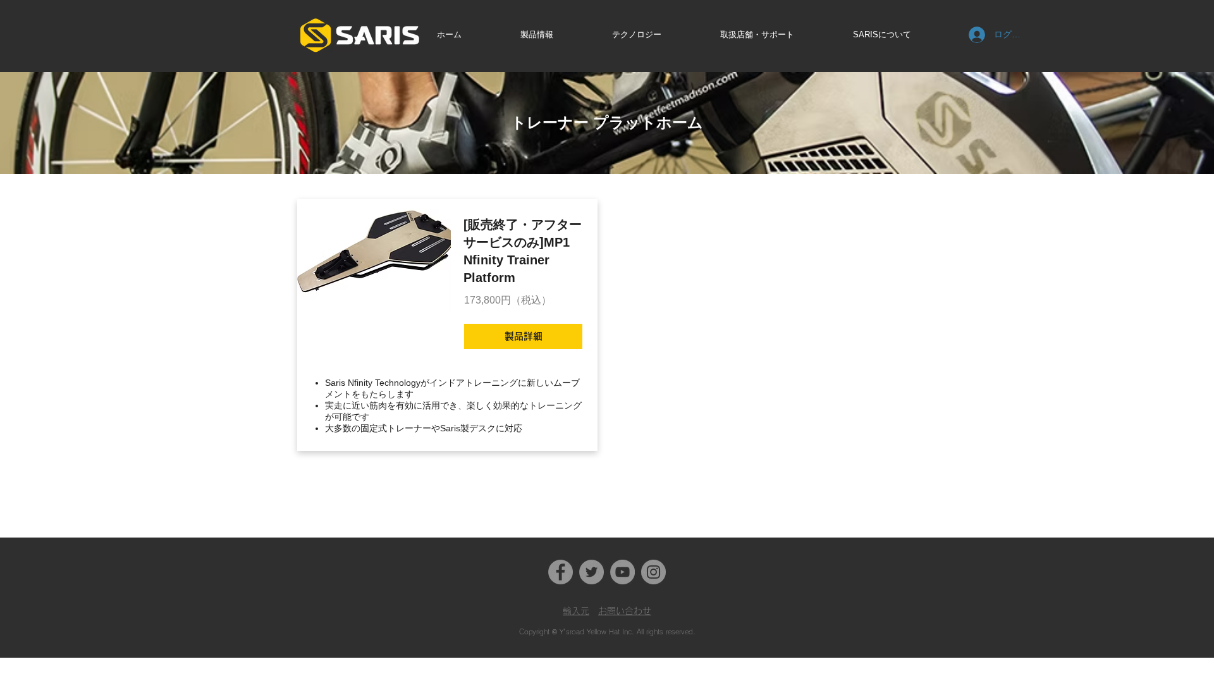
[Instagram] (653, 572)
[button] (556, 34)
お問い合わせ (624, 610)
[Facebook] (560, 572)
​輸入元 (576, 610)
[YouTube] (622, 572)
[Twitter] (591, 572)
